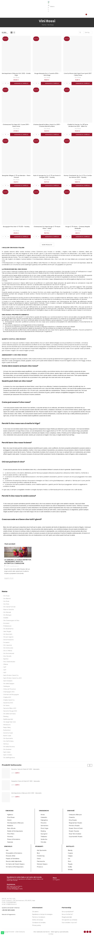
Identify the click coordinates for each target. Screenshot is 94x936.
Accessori (6, 623)
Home (4, 591)
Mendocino (7, 725)
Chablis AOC (7, 697)
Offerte (5, 664)
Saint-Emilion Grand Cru (10, 675)
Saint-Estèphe (7, 681)
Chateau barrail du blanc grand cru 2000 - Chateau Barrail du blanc (47, 125)
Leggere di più (8, 578)
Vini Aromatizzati (8, 653)
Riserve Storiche (8, 609)
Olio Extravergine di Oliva (11, 620)
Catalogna (6, 686)
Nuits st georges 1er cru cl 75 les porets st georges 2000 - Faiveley (47, 176)
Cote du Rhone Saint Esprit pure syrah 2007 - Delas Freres (78, 74)
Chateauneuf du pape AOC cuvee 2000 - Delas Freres (16, 125)
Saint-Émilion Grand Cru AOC (12, 678)
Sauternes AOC (8, 703)
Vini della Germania (9, 714)
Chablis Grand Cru (9, 700)
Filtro (4, 32)
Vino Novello (7, 656)
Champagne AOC (9, 692)
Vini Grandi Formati (9, 607)
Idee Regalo (7, 631)
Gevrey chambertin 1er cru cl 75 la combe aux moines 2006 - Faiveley (78, 176)
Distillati (5, 618)
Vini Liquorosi (7, 645)
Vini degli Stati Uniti (9, 722)
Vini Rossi (16, 77)
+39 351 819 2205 (8, 910)
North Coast (7, 735)
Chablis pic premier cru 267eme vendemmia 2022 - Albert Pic (77, 125)
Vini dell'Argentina (9, 757)
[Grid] (11, 32)
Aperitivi (5, 659)
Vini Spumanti (7, 634)
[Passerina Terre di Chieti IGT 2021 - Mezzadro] (6, 785)
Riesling (5, 716)
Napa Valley (7, 727)
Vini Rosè (6, 601)
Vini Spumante (8, 738)
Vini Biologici (7, 615)
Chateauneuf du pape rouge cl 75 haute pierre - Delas (47, 227)
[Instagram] (87, 932)
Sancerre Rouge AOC (10, 711)
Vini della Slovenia (9, 746)
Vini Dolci (6, 604)
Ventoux (6, 744)
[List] (14, 32)
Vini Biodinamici (8, 629)
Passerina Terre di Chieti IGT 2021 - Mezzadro (25, 781)
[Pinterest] (90, 932)
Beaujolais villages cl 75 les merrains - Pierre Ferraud (16, 176)
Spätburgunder (8, 719)
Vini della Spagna (8, 683)
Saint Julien (7, 752)
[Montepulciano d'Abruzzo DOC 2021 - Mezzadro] (6, 797)
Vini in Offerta (7, 650)
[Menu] (3, 8)
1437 (4, 667)
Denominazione (8, 640)
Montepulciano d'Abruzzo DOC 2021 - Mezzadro (26, 793)
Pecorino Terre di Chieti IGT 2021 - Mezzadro (25, 769)
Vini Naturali (7, 612)
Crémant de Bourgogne (11, 694)
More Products (47, 245)
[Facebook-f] (85, 932)
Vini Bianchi (7, 598)
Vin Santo (6, 705)
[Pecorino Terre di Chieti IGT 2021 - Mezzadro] (6, 773)
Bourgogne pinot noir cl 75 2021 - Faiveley (16, 226)
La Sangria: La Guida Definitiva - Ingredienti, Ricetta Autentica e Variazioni (17, 561)
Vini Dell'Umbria (8, 741)
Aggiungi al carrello (21, 83)
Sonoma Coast (8, 733)
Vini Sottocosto (8, 648)
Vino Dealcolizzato (9, 661)
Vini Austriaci (7, 749)
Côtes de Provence (9, 689)
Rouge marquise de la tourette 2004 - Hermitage (47, 74)
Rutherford (6, 730)
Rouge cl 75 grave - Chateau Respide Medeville (78, 227)
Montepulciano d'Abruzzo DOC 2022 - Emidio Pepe (16, 74)
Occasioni (6, 642)
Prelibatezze (7, 626)
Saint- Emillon (7, 755)
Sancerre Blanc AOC (9, 708)
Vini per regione (8, 637)
